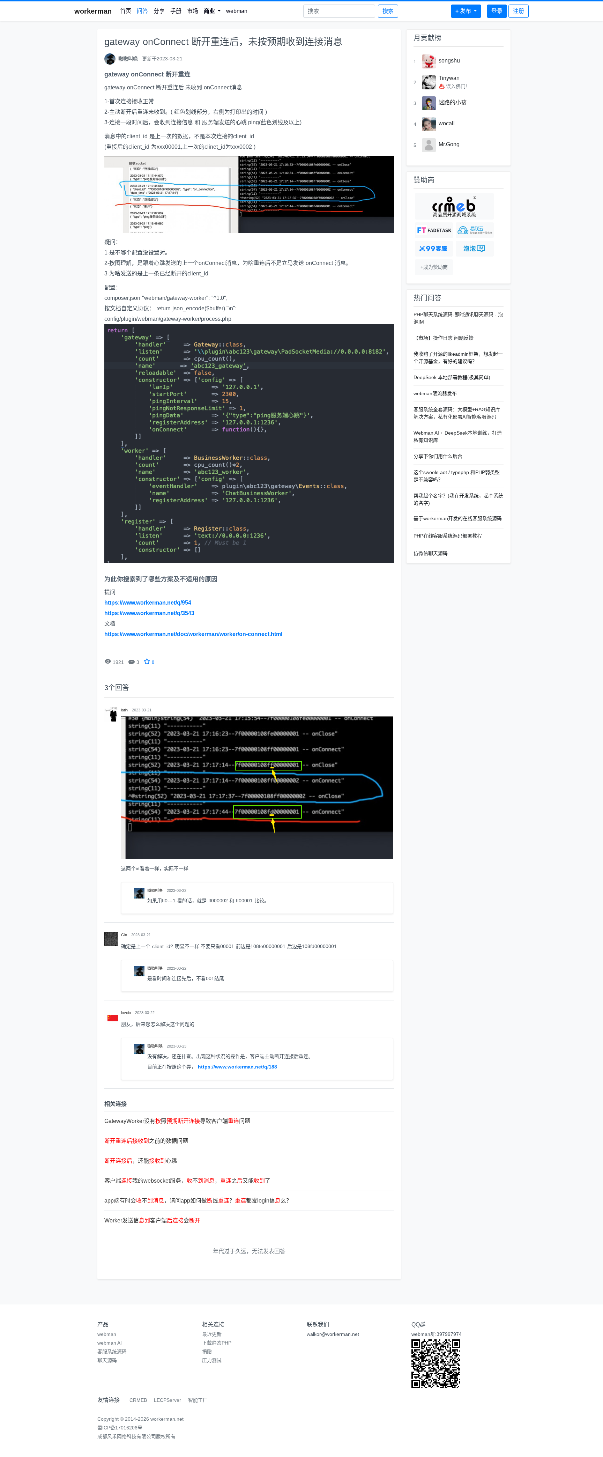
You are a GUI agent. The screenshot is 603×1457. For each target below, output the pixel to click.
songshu (449, 61)
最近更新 (212, 1334)
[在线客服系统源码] (434, 249)
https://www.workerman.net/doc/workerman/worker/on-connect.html (193, 634)
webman (236, 11)
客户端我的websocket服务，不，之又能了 (187, 1181)
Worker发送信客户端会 (152, 1220)
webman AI (109, 1343)
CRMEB (138, 1400)
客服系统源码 (112, 1351)
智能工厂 (198, 1400)
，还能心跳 (140, 1161)
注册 (518, 11)
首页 (125, 11)
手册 (175, 11)
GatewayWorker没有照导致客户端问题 (177, 1121)
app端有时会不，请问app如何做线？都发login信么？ (198, 1201)
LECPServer (167, 1400)
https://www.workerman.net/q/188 (237, 1067)
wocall (447, 123)
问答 (142, 11)
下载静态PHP (216, 1343)
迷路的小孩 (453, 102)
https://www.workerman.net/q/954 (147, 603)
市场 (192, 11)
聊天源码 (107, 1360)
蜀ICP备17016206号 (119, 1427)
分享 (159, 11)
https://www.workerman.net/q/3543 (149, 613)
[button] (212, 11)
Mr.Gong (449, 144)
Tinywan (449, 78)
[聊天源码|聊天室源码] (475, 249)
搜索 (388, 11)
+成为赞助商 (434, 267)
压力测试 (212, 1360)
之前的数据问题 (146, 1141)
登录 (496, 11)
